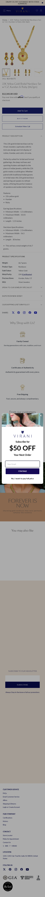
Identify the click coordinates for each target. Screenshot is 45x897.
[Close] (40, 415)
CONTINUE (22, 471)
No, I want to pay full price (22, 478)
